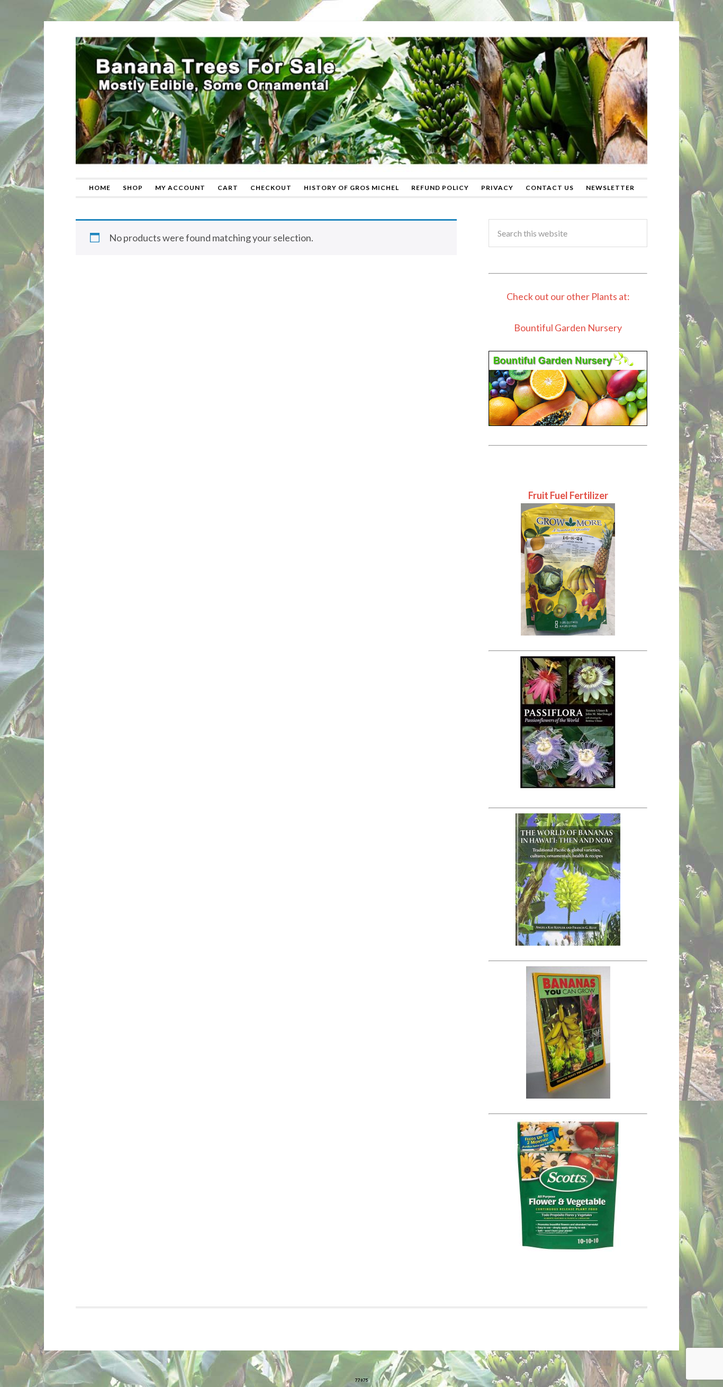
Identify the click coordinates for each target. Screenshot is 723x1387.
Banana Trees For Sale (361, 99)
